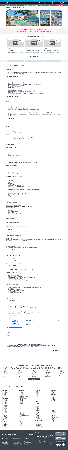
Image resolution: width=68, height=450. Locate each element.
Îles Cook (37, 423)
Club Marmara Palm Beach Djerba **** (15, 7)
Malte (5, 396)
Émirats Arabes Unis (55, 417)
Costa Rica (21, 401)
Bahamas (21, 399)
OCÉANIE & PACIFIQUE (38, 420)
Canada (21, 391)
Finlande (5, 408)
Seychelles (53, 413)
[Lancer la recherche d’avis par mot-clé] (22, 335)
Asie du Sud (36, 400)
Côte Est (22, 393)
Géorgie (37, 414)
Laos (37, 394)
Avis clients (52, 60)
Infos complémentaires (34, 60)
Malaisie (37, 395)
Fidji (36, 422)
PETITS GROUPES (13, 5)
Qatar (53, 421)
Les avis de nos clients (6, 440)
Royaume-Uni (6, 413)
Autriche (5, 400)
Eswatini (53, 396)
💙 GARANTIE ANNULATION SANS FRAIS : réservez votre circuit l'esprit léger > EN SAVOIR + (34, 0)
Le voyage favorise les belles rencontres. (34, 367)
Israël (53, 418)
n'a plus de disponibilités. (34, 29)
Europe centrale (5, 398)
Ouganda (53, 402)
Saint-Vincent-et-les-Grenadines (24, 415)
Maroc (53, 392)
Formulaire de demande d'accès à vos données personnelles (28, 442)
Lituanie (5, 418)
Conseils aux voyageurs (17, 442)
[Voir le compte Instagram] (12, 434)
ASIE (35, 388)
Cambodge (37, 392)
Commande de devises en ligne (18, 444)
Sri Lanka (37, 405)
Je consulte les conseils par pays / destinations (31, 346)
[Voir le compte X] (5, 434)
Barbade (21, 400)
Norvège (5, 411)
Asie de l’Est (37, 406)
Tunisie (53, 393)
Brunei (37, 391)
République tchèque (7, 403)
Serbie (5, 426)
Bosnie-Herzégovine (7, 421)
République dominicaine (23, 412)
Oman (53, 420)
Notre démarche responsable (6, 441)
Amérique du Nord (21, 390)
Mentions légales (26, 444)
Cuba (21, 402)
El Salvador (21, 404)
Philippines (37, 396)
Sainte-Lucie (22, 416)
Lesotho (53, 397)
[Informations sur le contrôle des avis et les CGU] (18, 324)
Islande (5, 410)
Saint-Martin (22, 414)
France (5, 393)
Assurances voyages (16, 441)
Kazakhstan (37, 415)
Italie (5, 395)
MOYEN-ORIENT (53, 415)
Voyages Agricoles (5, 445)
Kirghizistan (37, 416)
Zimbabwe (53, 399)
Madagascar (54, 412)
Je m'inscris (31, 434)
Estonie (5, 416)
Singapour (37, 397)
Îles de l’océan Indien (54, 409)
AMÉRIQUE (20, 388)
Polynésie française (39, 426)
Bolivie (21, 419)
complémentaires (20, 270)
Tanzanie (53, 403)
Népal (37, 404)
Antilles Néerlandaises (23, 398)
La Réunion (53, 411)
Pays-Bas (5, 412)
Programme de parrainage (17, 440)
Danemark (5, 407)
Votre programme (15, 60)
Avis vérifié (60, 320)
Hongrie (5, 401)
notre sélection (34, 36)
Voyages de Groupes (5, 443)
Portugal (5, 397)
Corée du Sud (38, 408)
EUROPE (4, 388)
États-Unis (21, 392)
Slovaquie (5, 404)
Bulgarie (5, 422)
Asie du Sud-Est (37, 390)
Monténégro (6, 424)
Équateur (21, 423)
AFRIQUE (52, 388)
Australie (37, 421)
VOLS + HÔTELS (45, 5)
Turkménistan (38, 418)
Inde (36, 402)
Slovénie (5, 427)
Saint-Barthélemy (22, 413)
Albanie (5, 420)
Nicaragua (21, 410)
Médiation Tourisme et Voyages (18, 443)
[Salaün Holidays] (7, 3)
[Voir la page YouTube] (10, 434)
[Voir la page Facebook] (3, 434)
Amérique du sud (21, 417)
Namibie (53, 398)
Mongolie (37, 410)
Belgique (5, 406)
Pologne (5, 402)
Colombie (21, 422)
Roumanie (5, 425)
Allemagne (5, 399)
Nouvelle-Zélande (38, 425)
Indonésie (37, 393)
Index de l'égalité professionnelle (28, 443)
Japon (37, 409)
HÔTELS (49, 5)
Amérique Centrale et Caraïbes (23, 396)
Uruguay (21, 425)
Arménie (37, 413)
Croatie (5, 423)
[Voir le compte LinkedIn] (15, 434)
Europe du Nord (5, 405)
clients (11, 318)
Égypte (53, 391)
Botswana (53, 395)
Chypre (5, 391)
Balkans (4, 419)
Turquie (53, 422)
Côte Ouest (22, 394)
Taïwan (37, 411)
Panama (21, 411)
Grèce (5, 394)
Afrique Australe (53, 394)
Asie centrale (37, 412)
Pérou (21, 424)
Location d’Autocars (5, 444)
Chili (20, 421)
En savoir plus (34, 379)
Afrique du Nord (53, 390)
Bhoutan (37, 401)
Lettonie (5, 417)
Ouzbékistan (38, 417)
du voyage (16, 65)
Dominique (21, 403)
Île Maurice (53, 410)
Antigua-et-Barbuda (23, 397)
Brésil (21, 420)
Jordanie (53, 419)
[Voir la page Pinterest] (8, 434)
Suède (5, 414)
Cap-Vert (53, 406)
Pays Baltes (5, 415)
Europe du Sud (5, 390)
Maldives (37, 403)
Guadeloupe (22, 406)
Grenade (21, 405)
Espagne (5, 392)
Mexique (21, 395)
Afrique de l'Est (53, 400)
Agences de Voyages (5, 442)
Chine (37, 407)
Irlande (5, 409)
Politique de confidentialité (27, 440)
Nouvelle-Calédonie (38, 424)
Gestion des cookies (27, 445)
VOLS (41, 5)
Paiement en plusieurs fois (17, 445)
